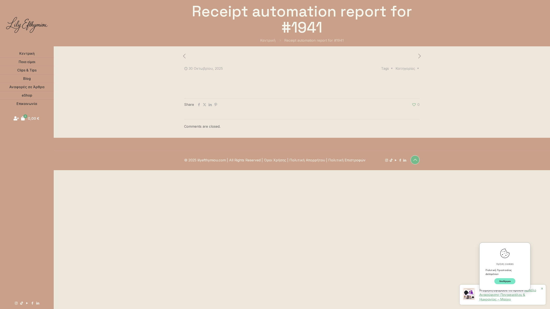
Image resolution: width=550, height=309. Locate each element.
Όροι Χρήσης (275, 160)
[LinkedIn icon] (37, 303)
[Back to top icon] (415, 159)
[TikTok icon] (21, 303)
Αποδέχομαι (505, 281)
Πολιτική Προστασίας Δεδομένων (499, 271)
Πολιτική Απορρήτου (307, 160)
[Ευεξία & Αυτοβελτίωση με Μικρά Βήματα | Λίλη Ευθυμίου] (27, 24)
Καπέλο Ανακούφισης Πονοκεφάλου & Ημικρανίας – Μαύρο (507, 294)
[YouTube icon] (27, 303)
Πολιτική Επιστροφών (346, 160)
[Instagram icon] (16, 303)
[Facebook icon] (32, 303)
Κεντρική (267, 40)
